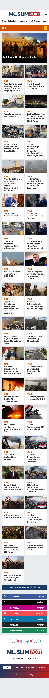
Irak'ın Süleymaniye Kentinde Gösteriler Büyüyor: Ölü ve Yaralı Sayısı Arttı (35, 150)
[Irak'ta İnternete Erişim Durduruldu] (13, 502)
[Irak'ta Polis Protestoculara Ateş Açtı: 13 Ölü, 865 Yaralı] (13, 532)
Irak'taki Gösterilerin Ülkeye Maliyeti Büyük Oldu (34, 518)
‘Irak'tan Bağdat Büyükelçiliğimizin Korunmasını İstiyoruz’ (36, 275)
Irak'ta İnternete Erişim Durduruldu (12, 516)
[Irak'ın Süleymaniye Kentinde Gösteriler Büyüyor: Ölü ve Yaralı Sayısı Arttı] (36, 131)
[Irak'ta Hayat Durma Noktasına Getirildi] (36, 384)
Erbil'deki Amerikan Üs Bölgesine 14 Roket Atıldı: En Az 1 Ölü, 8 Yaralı (36, 117)
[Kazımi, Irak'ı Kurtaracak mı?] (13, 200)
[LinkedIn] (27, 641)
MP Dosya (35, 21)
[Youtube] (31, 641)
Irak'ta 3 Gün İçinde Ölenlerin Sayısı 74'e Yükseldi (13, 577)
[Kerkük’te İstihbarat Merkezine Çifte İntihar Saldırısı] (13, 228)
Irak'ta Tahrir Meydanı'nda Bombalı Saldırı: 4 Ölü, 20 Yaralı (12, 428)
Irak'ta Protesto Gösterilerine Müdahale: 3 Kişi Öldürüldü (34, 458)
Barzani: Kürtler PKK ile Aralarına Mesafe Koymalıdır (12, 487)
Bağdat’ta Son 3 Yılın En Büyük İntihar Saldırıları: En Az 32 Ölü (12, 147)
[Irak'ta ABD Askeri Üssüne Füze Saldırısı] (13, 442)
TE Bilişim (31, 675)
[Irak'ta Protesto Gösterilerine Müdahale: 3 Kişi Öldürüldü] (36, 442)
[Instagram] (22, 641)
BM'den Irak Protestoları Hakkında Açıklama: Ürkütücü (36, 488)
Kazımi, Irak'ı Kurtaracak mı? (11, 214)
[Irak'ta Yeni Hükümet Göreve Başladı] (36, 200)
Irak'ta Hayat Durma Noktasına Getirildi (36, 398)
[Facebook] (9, 641)
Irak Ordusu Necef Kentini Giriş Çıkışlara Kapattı (12, 399)
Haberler (23, 21)
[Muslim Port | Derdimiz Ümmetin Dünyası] (24, 14)
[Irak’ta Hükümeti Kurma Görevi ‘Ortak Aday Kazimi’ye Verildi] (36, 228)
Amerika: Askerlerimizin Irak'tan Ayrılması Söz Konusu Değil (35, 305)
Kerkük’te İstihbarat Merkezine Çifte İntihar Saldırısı (11, 245)
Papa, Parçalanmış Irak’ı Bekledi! (12, 115)
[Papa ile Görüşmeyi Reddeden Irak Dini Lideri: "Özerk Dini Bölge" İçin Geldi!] (13, 71)
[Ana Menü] (3, 14)
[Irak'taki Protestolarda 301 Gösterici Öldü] (36, 412)
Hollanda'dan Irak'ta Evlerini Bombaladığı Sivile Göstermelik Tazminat (36, 183)
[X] (13, 641)
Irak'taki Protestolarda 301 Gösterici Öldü (35, 427)
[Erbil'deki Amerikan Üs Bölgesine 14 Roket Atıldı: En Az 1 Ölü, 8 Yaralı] (36, 101)
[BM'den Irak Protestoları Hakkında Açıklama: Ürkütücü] (36, 472)
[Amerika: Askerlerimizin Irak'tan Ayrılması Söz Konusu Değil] (36, 289)
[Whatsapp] (40, 641)
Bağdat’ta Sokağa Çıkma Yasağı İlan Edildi (35, 547)
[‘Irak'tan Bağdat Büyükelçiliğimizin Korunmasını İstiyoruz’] (36, 259)
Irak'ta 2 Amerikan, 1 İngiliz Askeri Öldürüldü (12, 274)
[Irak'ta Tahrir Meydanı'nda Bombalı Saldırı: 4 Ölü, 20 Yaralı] (13, 412)
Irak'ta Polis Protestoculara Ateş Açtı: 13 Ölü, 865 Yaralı (11, 548)
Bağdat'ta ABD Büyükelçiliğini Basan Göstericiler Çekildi (12, 339)
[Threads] (35, 641)
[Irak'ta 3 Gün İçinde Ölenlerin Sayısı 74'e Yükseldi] (13, 562)
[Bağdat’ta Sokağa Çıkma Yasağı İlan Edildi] (36, 532)
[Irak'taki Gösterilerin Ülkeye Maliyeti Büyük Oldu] (36, 502)
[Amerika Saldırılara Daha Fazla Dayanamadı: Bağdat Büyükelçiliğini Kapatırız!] (13, 166)
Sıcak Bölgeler (9, 21)
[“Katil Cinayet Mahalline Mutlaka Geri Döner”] (36, 71)
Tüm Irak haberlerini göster (24, 587)
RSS (8, 667)
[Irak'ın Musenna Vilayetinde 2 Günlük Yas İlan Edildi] (36, 354)
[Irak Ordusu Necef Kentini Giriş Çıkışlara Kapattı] (13, 384)
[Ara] (46, 14)
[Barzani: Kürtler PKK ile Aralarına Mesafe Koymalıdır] (13, 472)
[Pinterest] (18, 641)
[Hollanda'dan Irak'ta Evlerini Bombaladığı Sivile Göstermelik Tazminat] (36, 166)
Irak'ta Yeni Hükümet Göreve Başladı (35, 215)
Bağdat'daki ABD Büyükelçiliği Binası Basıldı (34, 338)
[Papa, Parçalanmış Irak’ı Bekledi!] (13, 101)
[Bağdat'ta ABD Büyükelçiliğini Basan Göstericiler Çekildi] (13, 323)
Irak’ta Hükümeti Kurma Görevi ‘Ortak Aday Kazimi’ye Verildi (35, 245)
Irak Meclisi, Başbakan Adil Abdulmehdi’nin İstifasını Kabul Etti (13, 370)
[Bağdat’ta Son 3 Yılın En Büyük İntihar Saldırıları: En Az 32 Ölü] (13, 131)
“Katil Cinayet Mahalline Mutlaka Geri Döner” (35, 86)
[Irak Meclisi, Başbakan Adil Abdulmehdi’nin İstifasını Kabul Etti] (13, 354)
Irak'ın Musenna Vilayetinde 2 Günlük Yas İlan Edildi (34, 370)
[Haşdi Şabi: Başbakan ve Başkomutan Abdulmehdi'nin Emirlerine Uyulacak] (13, 289)
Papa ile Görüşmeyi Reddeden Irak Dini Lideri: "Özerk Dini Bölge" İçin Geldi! (13, 87)
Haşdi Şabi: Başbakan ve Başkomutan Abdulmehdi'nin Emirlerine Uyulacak (11, 307)
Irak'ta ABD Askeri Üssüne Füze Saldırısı (12, 457)
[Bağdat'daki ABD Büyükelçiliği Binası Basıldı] (36, 323)
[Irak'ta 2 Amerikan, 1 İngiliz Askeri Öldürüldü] (13, 259)
